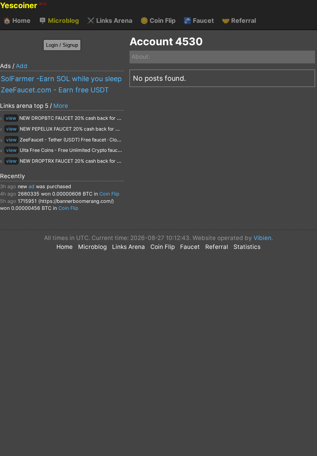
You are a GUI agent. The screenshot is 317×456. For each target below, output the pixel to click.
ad (31, 186)
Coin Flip (158, 20)
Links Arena (109, 20)
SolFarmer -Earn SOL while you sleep (61, 79)
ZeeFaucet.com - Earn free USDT (55, 90)
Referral (239, 20)
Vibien (262, 238)
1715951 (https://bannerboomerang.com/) (66, 201)
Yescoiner (23, 5)
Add (21, 66)
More (60, 105)
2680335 (28, 194)
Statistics (247, 246)
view (11, 118)
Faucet (199, 20)
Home (17, 20)
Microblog (59, 20)
